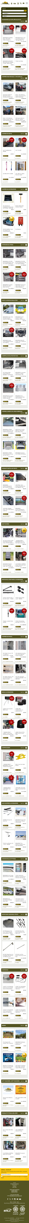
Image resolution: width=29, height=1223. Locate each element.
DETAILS (5, 43)
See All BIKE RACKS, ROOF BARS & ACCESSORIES (20, 69)
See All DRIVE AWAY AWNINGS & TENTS (6, 939)
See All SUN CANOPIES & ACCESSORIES (7, 828)
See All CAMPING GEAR (7, 772)
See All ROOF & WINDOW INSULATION (7, 325)
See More (22, 21)
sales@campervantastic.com (16, 1195)
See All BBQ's (5, 740)
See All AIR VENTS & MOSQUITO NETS (6, 69)
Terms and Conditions (14, 1189)
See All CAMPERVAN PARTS (8, 661)
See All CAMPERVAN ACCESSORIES (6, 214)
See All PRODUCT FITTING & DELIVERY (8, 1105)
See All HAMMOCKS (6, 994)
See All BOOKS (5, 1050)
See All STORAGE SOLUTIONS (6, 45)
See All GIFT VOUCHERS (19, 1105)
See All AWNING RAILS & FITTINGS (7, 883)
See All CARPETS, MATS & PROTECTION (7, 380)
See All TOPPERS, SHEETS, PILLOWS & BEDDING (20, 45)
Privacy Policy (14, 1190)
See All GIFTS (5, 158)
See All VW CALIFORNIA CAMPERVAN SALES (7, 102)
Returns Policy (14, 1191)
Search (4, 8)
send (27, 1179)
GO (25, 10)
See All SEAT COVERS (7, 548)
